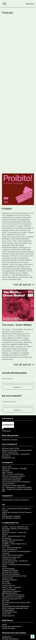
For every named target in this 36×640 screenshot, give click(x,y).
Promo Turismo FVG (9, 452)
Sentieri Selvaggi (8, 628)
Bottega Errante (8, 542)
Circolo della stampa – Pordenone (15, 561)
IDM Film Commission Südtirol (13, 476)
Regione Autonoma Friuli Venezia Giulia (17, 450)
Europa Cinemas (8, 484)
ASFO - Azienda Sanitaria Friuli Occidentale (13, 537)
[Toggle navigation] (4, 3)
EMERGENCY (7, 637)
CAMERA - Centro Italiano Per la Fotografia (14, 545)
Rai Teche (5, 601)
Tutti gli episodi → (23, 284)
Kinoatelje (6, 582)
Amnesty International (10, 639)
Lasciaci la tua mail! (9, 401)
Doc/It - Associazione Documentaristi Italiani (16, 565)
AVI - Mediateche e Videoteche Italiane (16, 487)
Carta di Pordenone (9, 549)
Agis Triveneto (7, 472)
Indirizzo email (7, 379)
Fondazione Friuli (8, 458)
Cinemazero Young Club (11, 557)
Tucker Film (6, 614)
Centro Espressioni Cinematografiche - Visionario (17, 552)
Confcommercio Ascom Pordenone (15, 500)
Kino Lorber (6, 584)
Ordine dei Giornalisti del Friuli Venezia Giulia (16, 513)
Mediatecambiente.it (9, 593)
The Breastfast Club (9, 612)
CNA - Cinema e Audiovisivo (13, 474)
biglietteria (30, 4)
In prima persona (8, 585)
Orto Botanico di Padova (11, 518)
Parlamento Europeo (10, 440)
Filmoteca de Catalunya (11, 574)
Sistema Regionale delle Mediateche (15, 606)
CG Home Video (8, 563)
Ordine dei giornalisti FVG (11, 599)
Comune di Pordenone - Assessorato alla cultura (16, 455)
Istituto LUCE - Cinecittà (11, 587)
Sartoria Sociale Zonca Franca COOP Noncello (16, 603)
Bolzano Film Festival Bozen (12, 540)
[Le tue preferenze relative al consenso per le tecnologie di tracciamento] (32, 636)
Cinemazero (6, 431)
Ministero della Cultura (10, 448)
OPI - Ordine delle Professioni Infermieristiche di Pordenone (13, 596)
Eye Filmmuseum (8, 568)
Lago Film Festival (9, 589)
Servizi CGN (6, 467)
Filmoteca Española (9, 580)
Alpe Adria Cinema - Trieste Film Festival (14, 533)
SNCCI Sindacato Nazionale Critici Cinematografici (15, 609)
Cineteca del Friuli (9, 559)
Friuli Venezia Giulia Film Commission (16, 482)
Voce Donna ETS (8, 616)
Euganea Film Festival (10, 570)
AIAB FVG (5, 531)
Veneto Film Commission (11, 480)
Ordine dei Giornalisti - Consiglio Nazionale (14, 469)
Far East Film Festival (10, 572)
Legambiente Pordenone (11, 591)
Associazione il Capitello (11, 516)
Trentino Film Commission (12, 478)
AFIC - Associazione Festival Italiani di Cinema (16, 509)
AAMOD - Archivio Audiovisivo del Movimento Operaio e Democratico (15, 528)
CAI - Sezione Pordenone (11, 548)
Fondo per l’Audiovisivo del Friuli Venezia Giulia (14, 577)
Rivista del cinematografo (11, 626)
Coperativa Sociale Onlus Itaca (13, 485)
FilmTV (4, 624)
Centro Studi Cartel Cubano (12, 555)
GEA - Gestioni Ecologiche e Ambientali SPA (17, 490)
